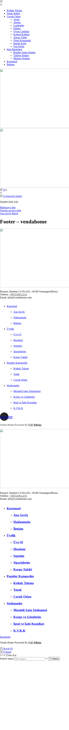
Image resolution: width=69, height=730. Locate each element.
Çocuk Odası (14, 16)
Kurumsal (12, 61)
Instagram (5, 636)
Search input (6, 658)
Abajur (17, 22)
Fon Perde (18, 46)
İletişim (10, 64)
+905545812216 (18, 294)
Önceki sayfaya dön (10, 210)
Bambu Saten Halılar (24, 52)
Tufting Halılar (21, 55)
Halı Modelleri (14, 49)
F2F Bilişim (34, 424)
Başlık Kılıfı (19, 43)
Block (15, 213)
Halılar (17, 28)
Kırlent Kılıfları (21, 34)
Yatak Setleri (13, 13)
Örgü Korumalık (22, 40)
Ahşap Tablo (20, 37)
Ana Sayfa (5, 213)
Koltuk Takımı (14, 10)
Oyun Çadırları (21, 31)
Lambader (18, 25)
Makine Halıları (21, 58)
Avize (16, 19)
